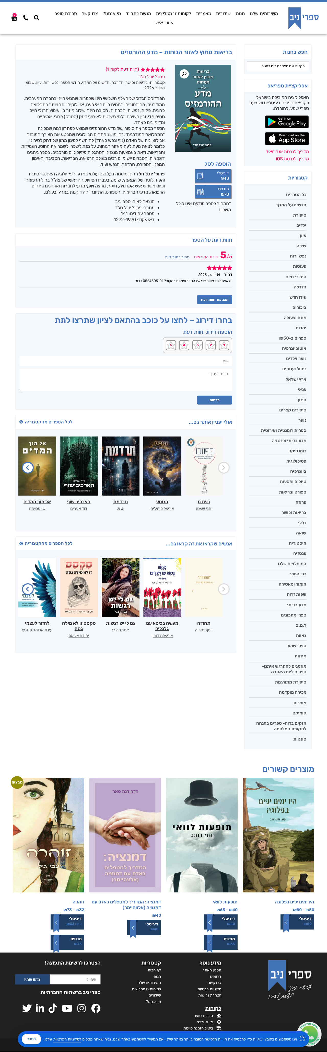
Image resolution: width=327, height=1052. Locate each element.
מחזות (300, 655)
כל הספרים (296, 194)
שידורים (223, 13)
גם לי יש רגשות (120, 623)
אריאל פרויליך (162, 508)
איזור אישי (163, 23)
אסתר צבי (120, 630)
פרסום (214, 400)
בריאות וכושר (294, 512)
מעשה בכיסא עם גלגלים (162, 626)
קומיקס (299, 712)
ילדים (301, 225)
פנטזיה (299, 553)
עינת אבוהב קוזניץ (37, 630)
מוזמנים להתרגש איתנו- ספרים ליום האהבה (284, 669)
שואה (301, 532)
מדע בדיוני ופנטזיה (289, 440)
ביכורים (299, 307)
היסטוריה (297, 543)
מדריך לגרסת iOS (292, 159)
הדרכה (300, 286)
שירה (301, 245)
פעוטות (299, 266)
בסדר (31, 1039)
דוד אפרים (78, 508)
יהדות (301, 327)
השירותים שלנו (264, 13)
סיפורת (299, 215)
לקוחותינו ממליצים (173, 13)
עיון (303, 235)
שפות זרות (296, 594)
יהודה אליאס (78, 635)
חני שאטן (203, 508)
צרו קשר (90, 13)
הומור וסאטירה (292, 584)
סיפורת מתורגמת (290, 682)
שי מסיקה (37, 508)
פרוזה (301, 502)
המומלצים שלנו (292, 563)
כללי (302, 522)
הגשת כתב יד (138, 13)
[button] (184, 74)
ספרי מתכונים (293, 615)
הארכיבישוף (78, 502)
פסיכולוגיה (296, 461)
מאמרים (203, 13)
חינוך (301, 399)
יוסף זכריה (204, 630)
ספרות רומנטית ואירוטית (283, 430)
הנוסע (162, 502)
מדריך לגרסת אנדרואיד (287, 151)
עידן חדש (297, 297)
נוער (302, 420)
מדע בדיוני (296, 604)
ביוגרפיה (298, 471)
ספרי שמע (297, 645)
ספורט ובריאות (292, 492)
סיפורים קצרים (292, 409)
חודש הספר (70, 82)
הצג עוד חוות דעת (214, 299)
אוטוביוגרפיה (294, 348)
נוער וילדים (296, 358)
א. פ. (120, 508)
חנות (240, 13)
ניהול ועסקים (294, 368)
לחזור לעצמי (37, 623)
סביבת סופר (66, 13)
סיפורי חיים (296, 276)
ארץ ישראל (296, 379)
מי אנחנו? (112, 13)
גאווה (301, 635)
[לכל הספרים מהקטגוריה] (21, 422)
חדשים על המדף (291, 204)
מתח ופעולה (295, 317)
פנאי (302, 389)
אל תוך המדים (37, 502)
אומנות (299, 702)
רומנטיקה (297, 450)
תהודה (204, 623)
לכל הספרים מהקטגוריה (49, 422)
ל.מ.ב (301, 625)
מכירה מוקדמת (292, 692)
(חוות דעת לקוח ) (122, 69)
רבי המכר (297, 573)
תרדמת (120, 502)
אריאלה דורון (162, 635)
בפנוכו (204, 502)
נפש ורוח (298, 256)
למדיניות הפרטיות (67, 1039)
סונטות (299, 739)
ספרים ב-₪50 (292, 338)
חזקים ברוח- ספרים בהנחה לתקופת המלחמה (281, 726)
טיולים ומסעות (293, 481)
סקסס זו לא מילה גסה (79, 626)
